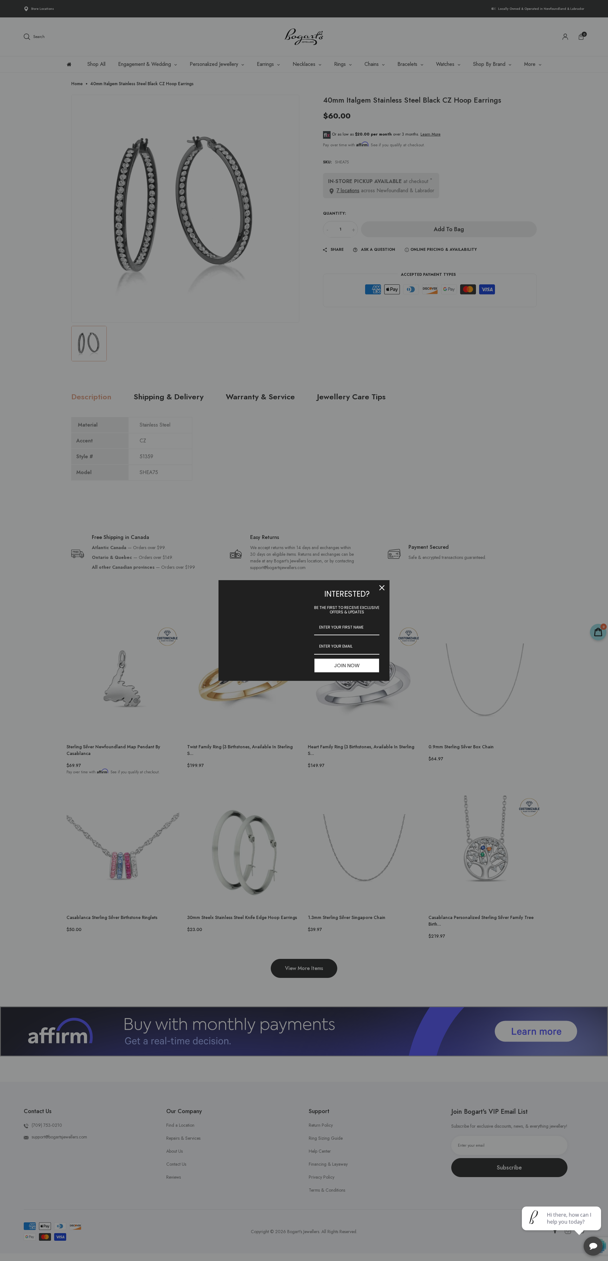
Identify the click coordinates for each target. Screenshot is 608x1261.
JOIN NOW (347, 665)
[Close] (382, 587)
